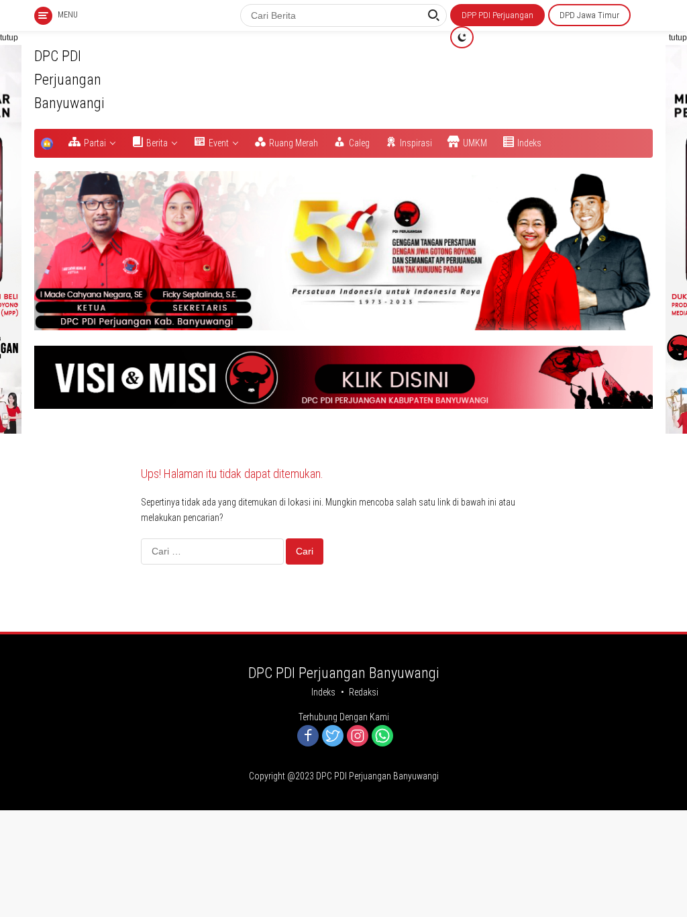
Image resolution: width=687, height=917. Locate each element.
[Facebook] (308, 737)
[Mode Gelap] (462, 37)
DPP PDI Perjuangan (497, 15)
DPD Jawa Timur (589, 15)
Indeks (323, 692)
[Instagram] (357, 737)
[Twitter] (333, 737)
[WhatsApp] (382, 737)
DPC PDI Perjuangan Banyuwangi (69, 79)
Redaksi (363, 692)
